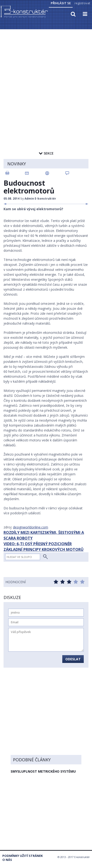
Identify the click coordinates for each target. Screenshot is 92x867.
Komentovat (75, 173)
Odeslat (73, 659)
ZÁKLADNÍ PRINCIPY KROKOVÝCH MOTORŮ (44, 549)
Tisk (15, 173)
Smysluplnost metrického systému (43, 771)
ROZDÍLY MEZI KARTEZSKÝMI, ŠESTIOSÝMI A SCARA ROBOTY (44, 535)
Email (35, 173)
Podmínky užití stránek (22, 855)
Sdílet (55, 173)
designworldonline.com (30, 527)
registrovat (82, 3)
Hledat (45, 557)
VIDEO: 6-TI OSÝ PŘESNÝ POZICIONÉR (38, 543)
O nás (7, 859)
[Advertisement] (46, 78)
